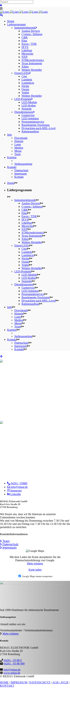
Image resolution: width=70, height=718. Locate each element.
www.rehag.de (12, 672)
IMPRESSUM (19, 682)
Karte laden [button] (35, 569)
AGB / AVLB (60, 682)
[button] (5, 541)
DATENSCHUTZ (39, 682)
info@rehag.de (12, 669)
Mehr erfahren (35, 563)
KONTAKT (7, 685)
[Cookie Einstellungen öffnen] (27, 716)
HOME (4, 682)
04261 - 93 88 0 (13, 660)
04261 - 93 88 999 (14, 663)
